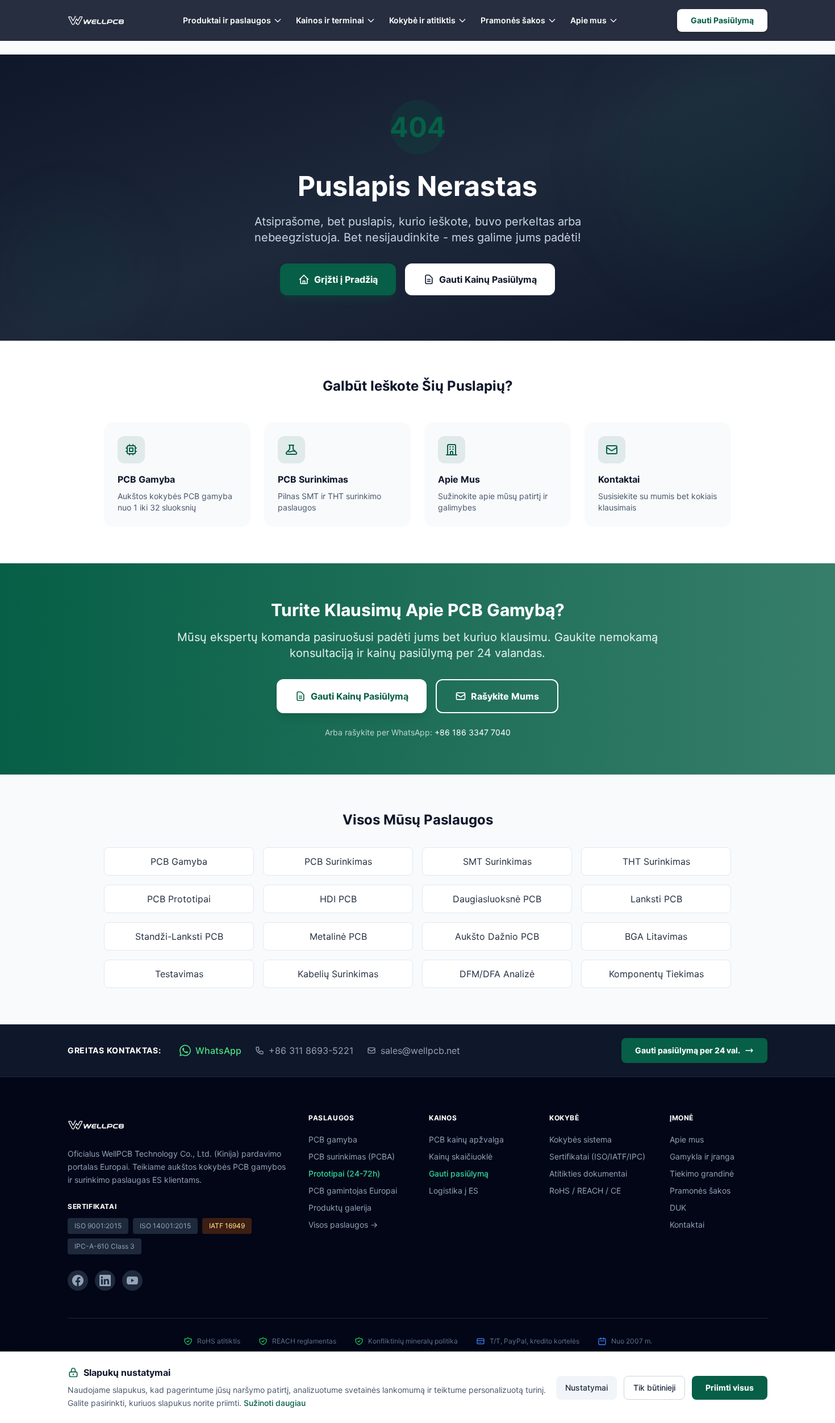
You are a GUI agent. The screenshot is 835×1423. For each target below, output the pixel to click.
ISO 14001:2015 (165, 1225)
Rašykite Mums (505, 696)
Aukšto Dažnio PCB (497, 936)
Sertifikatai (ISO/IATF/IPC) (597, 1156)
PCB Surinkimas (338, 861)
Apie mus (588, 20)
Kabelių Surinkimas (338, 974)
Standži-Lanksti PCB (179, 936)
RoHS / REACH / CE (585, 1190)
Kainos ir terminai (330, 20)
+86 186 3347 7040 (473, 732)
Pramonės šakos (513, 20)
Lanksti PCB (656, 899)
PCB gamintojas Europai (352, 1190)
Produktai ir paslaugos (227, 20)
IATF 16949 (227, 1225)
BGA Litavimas (656, 936)
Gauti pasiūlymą (459, 1173)
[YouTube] (132, 1280)
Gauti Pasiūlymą (722, 20)
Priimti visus (729, 1387)
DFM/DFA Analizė (497, 974)
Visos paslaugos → (343, 1224)
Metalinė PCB (338, 936)
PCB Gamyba (179, 861)
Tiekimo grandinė (702, 1173)
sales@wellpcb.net (420, 1050)
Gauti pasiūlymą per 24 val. (687, 1050)
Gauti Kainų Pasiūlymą (488, 279)
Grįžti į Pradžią (346, 279)
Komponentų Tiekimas (656, 974)
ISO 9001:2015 (98, 1225)
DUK (678, 1207)
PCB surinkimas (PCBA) (351, 1156)
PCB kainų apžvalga (466, 1139)
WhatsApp (218, 1050)
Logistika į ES (453, 1190)
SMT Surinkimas (497, 861)
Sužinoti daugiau (275, 1402)
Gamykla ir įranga (702, 1156)
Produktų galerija (339, 1207)
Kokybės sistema (580, 1139)
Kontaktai (687, 1224)
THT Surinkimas (656, 861)
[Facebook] (78, 1280)
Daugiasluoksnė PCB (497, 899)
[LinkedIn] (105, 1280)
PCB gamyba (332, 1139)
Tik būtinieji (654, 1387)
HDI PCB (338, 899)
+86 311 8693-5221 (311, 1050)
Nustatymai (586, 1387)
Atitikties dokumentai (588, 1173)
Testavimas (179, 974)
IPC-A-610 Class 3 (104, 1246)
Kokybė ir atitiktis (422, 20)
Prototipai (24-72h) (344, 1173)
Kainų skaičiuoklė (460, 1156)
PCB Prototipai (179, 899)
